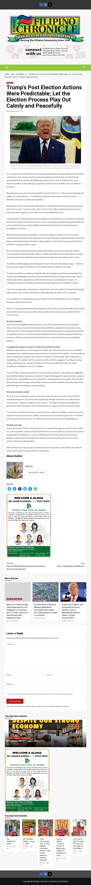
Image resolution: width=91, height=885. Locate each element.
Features (59, 831)
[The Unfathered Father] (12, 828)
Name (9, 675)
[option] (46, 733)
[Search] (83, 67)
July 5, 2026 (11, 846)
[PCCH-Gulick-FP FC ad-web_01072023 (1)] (28, 525)
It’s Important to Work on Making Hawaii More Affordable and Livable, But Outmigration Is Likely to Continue (45, 609)
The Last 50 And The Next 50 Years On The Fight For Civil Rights (78, 843)
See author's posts (37, 472)
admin (29, 466)
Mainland (43, 833)
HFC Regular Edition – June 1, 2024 (29, 841)
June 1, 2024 (12, 621)
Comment (11, 644)
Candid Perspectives (78, 828)
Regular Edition (19, 738)
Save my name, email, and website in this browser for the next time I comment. (41, 694)
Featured (10, 738)
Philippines (18, 599)
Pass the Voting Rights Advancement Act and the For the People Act (25, 566)
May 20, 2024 (39, 618)
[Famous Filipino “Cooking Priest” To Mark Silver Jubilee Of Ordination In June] (62, 828)
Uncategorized (11, 833)
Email (49, 675)
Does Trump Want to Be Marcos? (71, 564)
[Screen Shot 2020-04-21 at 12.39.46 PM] (45, 52)
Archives (26, 828)
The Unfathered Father (10, 841)
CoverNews (52, 881)
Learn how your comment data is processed (52, 706)
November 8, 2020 (13, 111)
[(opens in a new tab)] (46, 733)
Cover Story (43, 828)
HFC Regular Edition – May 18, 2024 (23, 741)
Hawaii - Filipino (61, 833)
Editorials (10, 83)
